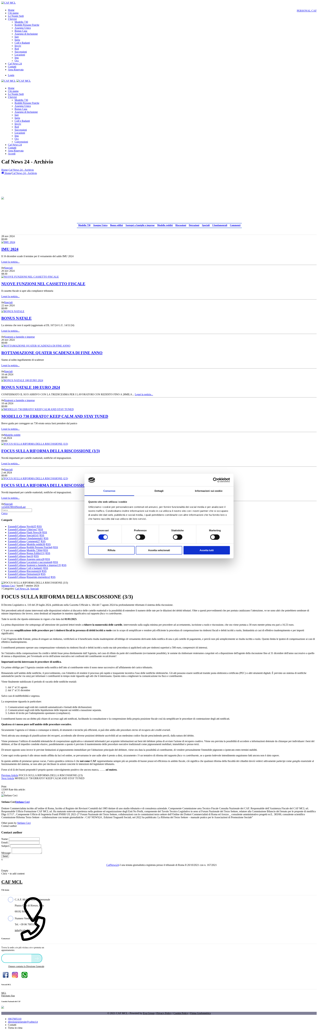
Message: (6, 852)
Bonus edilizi (116, 225)
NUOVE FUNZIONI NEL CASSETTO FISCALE (43, 284)
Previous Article (9, 775)
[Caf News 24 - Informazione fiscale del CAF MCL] (2, 197)
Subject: (5, 846)
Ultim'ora (32, 529)
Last (23, 506)
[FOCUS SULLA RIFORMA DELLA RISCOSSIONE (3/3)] (34, 443)
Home (4, 169)
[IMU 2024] (8, 242)
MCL (3, 993)
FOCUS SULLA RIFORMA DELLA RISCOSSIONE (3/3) (50, 451)
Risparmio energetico (38, 577)
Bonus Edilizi (35, 553)
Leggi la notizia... (10, 261)
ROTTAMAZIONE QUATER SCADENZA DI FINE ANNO (52, 353)
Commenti (235, 225)
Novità (31, 526)
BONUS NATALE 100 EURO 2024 (30, 387)
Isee (29, 556)
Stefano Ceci (8, 585)
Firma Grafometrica (200, 1013)
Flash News (34, 532)
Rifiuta (111, 550)
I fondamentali (219, 225)
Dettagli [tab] (159, 490)
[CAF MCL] (8, 2)
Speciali (206, 225)
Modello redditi (165, 225)
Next (18, 506)
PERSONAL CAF (307, 10)
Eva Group (149, 1013)
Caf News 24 (22, 588)
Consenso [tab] (109, 490)
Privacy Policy (164, 1013)
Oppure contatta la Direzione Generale (26, 966)
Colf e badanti (34, 568)
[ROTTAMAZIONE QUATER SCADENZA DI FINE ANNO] (35, 345)
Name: (4, 839)
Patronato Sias (8, 995)
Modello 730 (84, 225)
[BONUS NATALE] (12, 311)
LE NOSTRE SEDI (17, 958)
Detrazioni (194, 225)
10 (14, 506)
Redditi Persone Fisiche (39, 547)
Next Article (7, 778)
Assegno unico (35, 559)
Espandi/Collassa (17, 526)
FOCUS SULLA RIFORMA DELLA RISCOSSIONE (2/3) (50, 485)
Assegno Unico (100, 225)
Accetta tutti (207, 550)
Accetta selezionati (159, 550)
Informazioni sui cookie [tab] (208, 490)
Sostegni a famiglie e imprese (140, 225)
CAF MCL (12, 881)
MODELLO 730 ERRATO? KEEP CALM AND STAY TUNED (54, 416)
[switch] (140, 537)
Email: (4, 842)
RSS (39, 526)
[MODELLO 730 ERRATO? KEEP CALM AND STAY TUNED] (37, 409)
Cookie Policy (180, 1013)
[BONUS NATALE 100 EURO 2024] (22, 380)
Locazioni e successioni (39, 562)
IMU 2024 (9, 249)
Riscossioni (180, 225)
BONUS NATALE (16, 318)
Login (11, 75)
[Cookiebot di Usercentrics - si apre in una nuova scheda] (215, 480)
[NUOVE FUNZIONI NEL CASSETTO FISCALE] (30, 276)
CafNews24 (112, 865)
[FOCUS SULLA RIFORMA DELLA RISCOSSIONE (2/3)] (34, 478)
